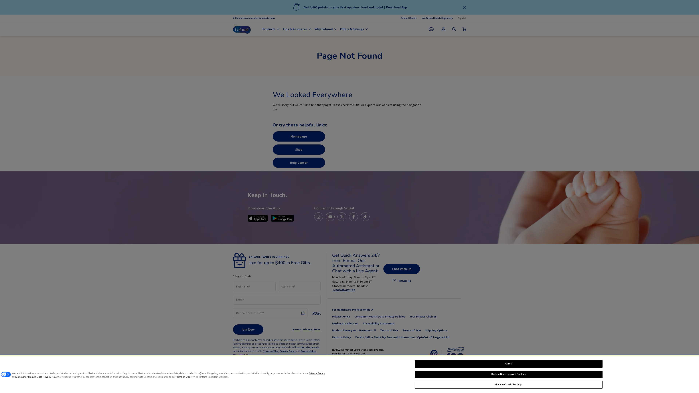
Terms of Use (182, 377)
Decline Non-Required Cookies (508, 374)
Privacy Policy (317, 373)
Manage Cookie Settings (508, 384)
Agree (508, 363)
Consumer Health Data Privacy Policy (37, 377)
